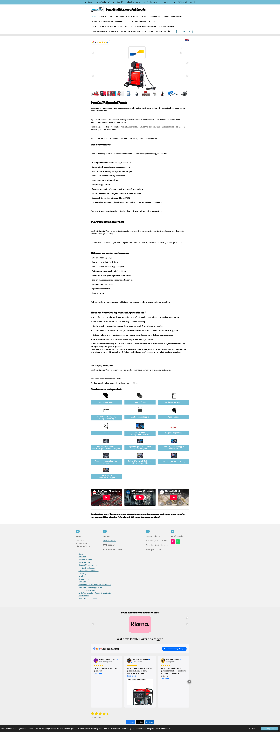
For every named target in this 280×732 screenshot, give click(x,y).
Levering (82, 574)
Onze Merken (84, 562)
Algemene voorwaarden (89, 571)
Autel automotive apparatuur (90, 587)
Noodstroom (84, 596)
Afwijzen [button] (252, 729)
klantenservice (109, 541)
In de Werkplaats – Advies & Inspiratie (95, 593)
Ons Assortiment (85, 560)
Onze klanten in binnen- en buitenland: (95, 585)
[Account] (165, 31)
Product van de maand (88, 599)
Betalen (82, 576)
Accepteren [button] (269, 729)
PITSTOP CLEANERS (87, 590)
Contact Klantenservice (88, 565)
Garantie (82, 582)
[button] (181, 48)
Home (81, 554)
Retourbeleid (84, 579)
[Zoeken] (169, 31)
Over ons (82, 557)
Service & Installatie (87, 568)
